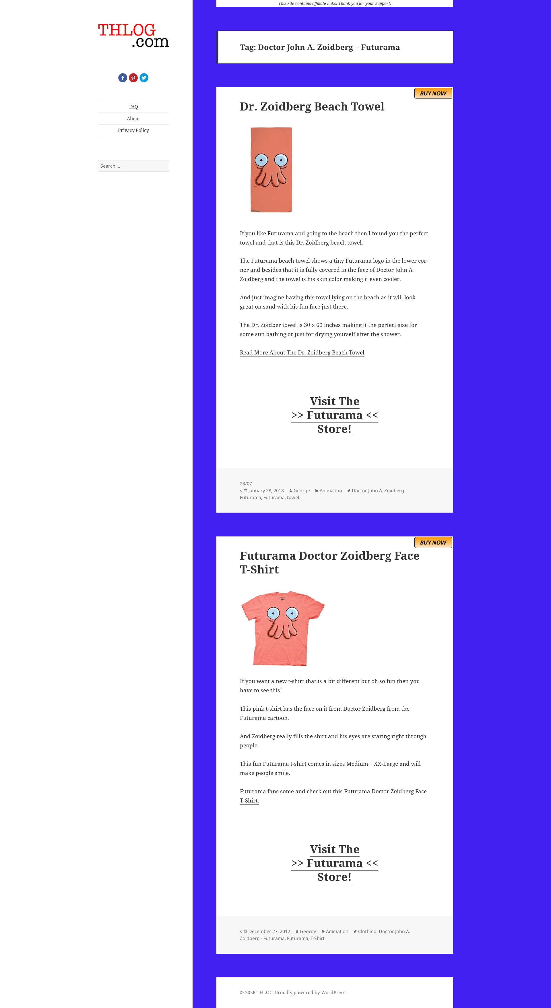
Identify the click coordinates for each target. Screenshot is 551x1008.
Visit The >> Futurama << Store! (334, 414)
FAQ (133, 107)
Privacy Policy (133, 130)
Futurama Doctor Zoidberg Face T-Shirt (330, 562)
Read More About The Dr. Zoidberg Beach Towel (302, 352)
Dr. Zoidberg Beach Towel (312, 106)
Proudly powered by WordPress (310, 992)
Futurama (274, 497)
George (302, 490)
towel (293, 497)
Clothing (367, 931)
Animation (331, 490)
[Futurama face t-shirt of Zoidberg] (334, 629)
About (133, 118)
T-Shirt (318, 938)
